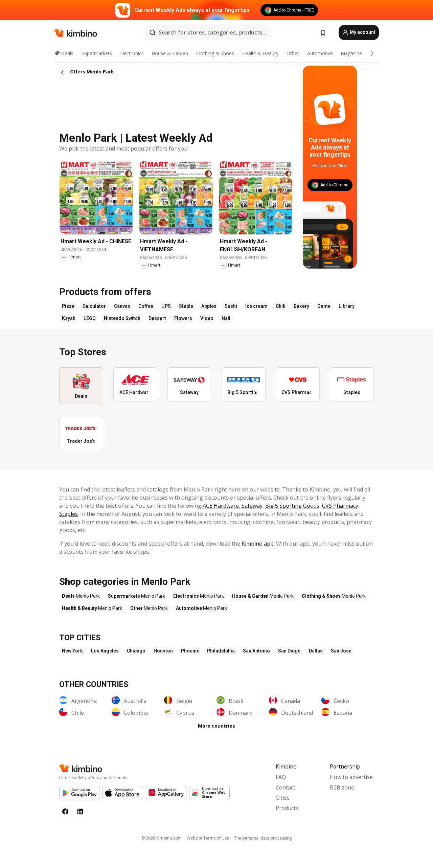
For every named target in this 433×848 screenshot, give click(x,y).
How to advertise (351, 777)
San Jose (341, 651)
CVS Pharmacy (340, 505)
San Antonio (256, 651)
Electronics (132, 53)
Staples (68, 514)
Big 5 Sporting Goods (292, 505)
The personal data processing (263, 838)
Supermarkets (97, 53)
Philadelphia (221, 651)
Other (293, 53)
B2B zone (342, 787)
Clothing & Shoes (215, 53)
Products (287, 808)
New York (72, 651)
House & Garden (170, 53)
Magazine (351, 53)
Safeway (252, 505)
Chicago (136, 651)
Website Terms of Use (208, 838)
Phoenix (190, 651)
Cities (283, 797)
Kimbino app (258, 543)
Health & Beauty (260, 53)
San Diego (289, 651)
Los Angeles (105, 651)
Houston (163, 651)
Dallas (316, 651)
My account (362, 32)
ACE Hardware (221, 505)
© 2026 (161, 838)
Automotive (320, 53)
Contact (285, 787)
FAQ (281, 777)
